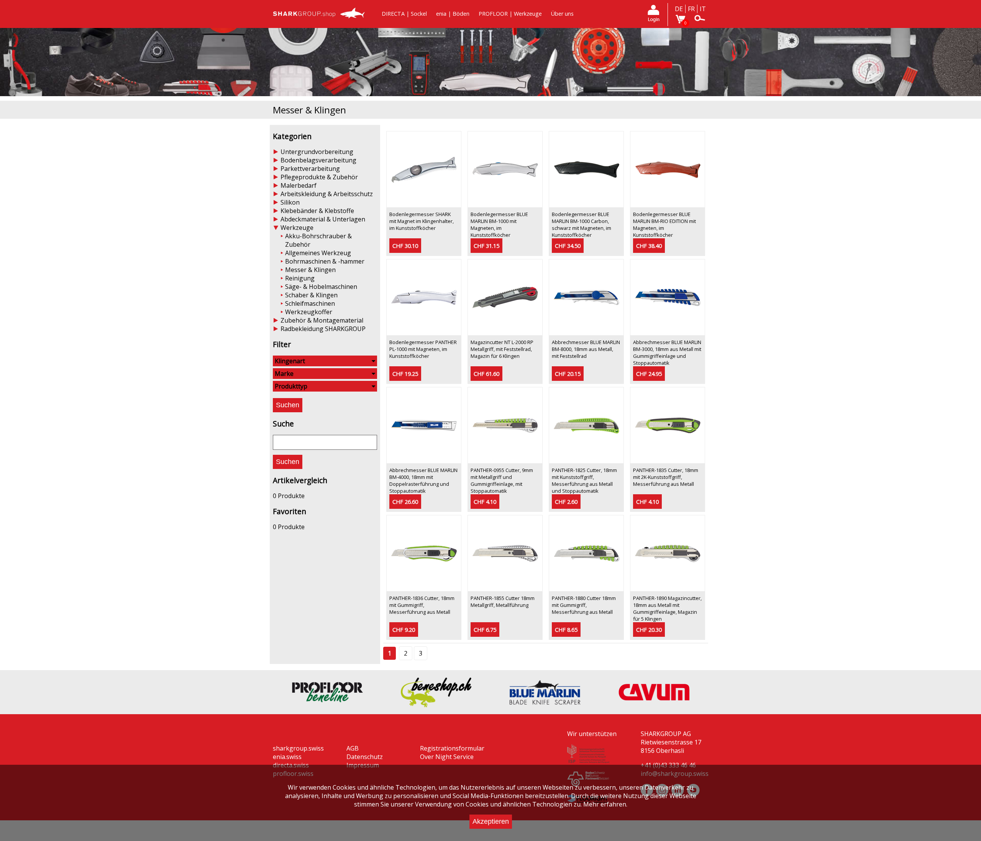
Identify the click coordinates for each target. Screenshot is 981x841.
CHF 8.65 (566, 629)
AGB (352, 748)
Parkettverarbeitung (310, 168)
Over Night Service (447, 756)
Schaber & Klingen (311, 295)
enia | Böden (452, 13)
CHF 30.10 (405, 245)
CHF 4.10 (485, 501)
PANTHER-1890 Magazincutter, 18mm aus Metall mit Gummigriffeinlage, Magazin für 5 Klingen (667, 608)
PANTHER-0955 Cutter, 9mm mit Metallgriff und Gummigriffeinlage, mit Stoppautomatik (502, 480)
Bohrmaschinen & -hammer (324, 261)
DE (679, 9)
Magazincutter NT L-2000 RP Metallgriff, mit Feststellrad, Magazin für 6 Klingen (502, 349)
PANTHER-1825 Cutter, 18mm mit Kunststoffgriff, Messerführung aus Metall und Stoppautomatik (584, 480)
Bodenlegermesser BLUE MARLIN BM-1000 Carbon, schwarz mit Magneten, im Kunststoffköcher (581, 224)
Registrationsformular (452, 748)
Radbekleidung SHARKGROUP (323, 329)
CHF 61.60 (486, 373)
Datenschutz (364, 756)
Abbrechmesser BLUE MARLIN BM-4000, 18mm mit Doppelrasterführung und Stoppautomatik (423, 480)
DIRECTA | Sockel (404, 13)
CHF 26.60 (405, 501)
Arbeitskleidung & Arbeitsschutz (327, 194)
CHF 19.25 (405, 373)
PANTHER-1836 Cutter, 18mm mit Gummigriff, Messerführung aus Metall (421, 605)
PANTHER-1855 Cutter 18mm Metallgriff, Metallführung (503, 601)
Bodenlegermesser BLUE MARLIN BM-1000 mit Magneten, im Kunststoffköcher (499, 224)
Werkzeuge (297, 227)
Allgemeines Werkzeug (318, 253)
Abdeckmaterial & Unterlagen (323, 219)
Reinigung (300, 278)
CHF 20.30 (649, 629)
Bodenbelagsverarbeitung (318, 160)
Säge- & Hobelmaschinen (321, 286)
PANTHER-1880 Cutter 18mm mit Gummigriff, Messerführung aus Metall (584, 605)
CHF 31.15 (486, 245)
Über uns (562, 13)
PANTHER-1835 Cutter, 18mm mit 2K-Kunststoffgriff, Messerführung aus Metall (665, 477)
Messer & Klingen (310, 270)
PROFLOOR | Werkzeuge (510, 13)
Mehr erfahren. (605, 804)
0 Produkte (289, 496)
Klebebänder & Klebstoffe (317, 211)
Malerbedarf (299, 185)
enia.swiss (287, 756)
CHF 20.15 (568, 373)
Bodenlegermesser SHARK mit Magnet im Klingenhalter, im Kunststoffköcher (421, 221)
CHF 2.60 (566, 501)
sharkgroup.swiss (298, 748)
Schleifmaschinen (310, 303)
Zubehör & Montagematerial (322, 320)
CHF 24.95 (649, 373)
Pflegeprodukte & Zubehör (319, 177)
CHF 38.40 (649, 245)
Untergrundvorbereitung (317, 152)
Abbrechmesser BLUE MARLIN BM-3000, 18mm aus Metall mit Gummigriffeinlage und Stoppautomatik (667, 352)
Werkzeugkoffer (308, 312)
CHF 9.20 (403, 629)
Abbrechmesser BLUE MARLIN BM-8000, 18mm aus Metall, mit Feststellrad (586, 349)
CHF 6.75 (485, 629)
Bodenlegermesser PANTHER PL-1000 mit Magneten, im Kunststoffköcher (423, 349)
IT (703, 9)
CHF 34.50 (568, 245)
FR (691, 9)
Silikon (290, 202)
